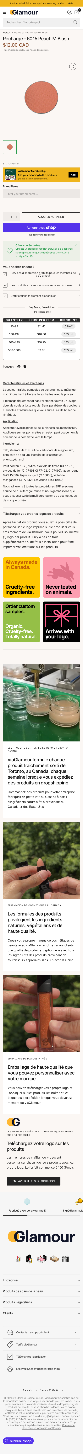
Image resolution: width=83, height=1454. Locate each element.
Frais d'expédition (11, 50)
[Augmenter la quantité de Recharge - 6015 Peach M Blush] (16, 217)
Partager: (8, 366)
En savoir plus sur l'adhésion (34, 1181)
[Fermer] (76, 245)
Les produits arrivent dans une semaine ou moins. (42, 285)
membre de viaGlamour (26, 532)
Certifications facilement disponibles (33, 295)
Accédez (14, 3)
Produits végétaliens (17, 1302)
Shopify (29, 256)
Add (73, 174)
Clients (8, 1313)
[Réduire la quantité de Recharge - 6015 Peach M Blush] (6, 217)
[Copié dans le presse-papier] (24, 366)
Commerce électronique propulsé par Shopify (48, 1427)
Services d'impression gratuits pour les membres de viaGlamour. (43, 274)
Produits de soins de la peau (23, 1291)
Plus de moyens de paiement (41, 234)
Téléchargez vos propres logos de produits (33, 514)
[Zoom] (72, 66)
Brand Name (10, 186)
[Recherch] (75, 22)
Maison (6, 32)
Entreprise (10, 1280)
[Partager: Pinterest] (18, 366)
